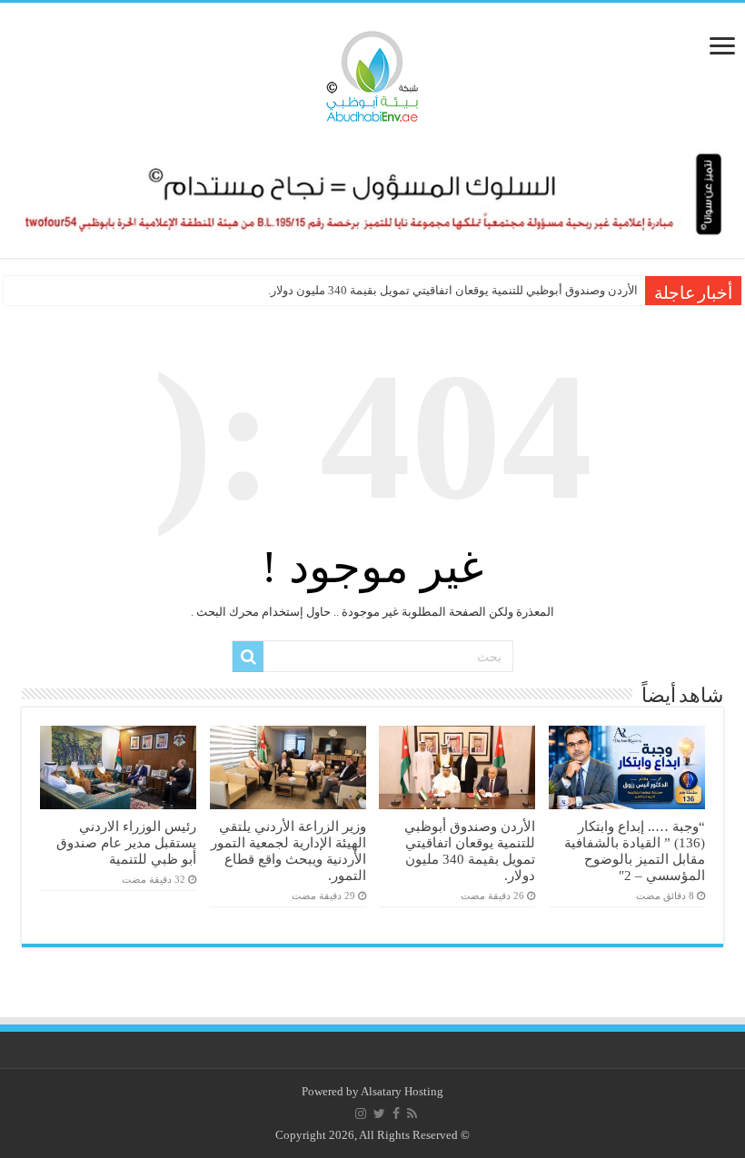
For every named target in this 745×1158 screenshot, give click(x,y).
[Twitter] (379, 1113)
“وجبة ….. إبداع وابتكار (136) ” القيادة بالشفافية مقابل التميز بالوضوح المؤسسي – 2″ (634, 850)
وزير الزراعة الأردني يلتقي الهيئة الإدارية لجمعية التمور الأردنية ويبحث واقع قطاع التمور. (288, 850)
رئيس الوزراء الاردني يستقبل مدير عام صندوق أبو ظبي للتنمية (126, 842)
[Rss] (412, 1113)
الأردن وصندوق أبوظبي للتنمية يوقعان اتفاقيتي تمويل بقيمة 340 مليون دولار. (453, 290)
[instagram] (360, 1113)
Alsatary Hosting (402, 1091)
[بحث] (248, 656)
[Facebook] (396, 1113)
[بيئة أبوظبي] (372, 72)
